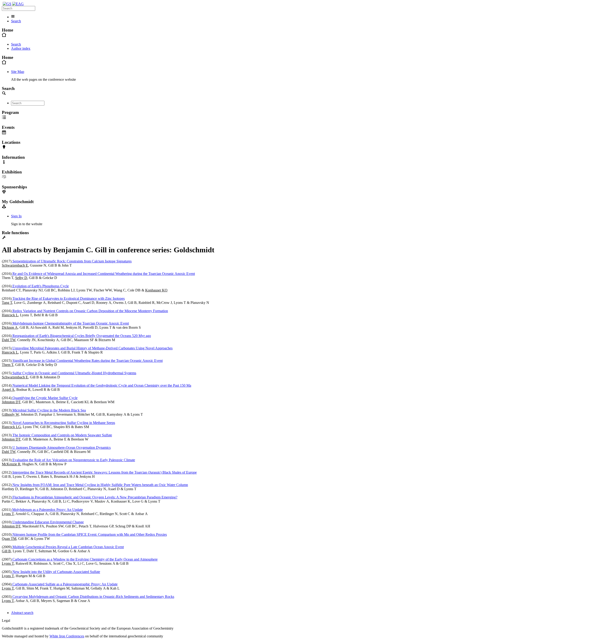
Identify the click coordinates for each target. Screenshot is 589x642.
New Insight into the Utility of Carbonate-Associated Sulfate (56, 572)
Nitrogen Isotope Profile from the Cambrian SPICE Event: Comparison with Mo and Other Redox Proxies (89, 534)
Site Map (17, 72)
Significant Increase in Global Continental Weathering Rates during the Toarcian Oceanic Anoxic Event (87, 361)
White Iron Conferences (66, 636)
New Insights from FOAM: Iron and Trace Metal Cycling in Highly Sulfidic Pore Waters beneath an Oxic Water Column (100, 485)
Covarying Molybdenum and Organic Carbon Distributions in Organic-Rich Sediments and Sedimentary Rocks (93, 597)
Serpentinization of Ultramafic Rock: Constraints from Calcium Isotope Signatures (72, 261)
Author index (20, 48)
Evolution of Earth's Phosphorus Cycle (40, 286)
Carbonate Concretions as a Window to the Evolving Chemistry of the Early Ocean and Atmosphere (85, 559)
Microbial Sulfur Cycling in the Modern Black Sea (49, 410)
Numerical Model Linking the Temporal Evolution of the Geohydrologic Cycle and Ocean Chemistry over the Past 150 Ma (101, 385)
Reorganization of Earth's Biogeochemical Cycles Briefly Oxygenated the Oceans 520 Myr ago (81, 336)
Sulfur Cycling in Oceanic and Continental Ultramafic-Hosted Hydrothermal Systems (74, 373)
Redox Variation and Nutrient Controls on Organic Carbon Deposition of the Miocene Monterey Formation (90, 311)
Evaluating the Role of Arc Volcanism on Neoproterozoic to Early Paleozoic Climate (73, 460)
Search (16, 21)
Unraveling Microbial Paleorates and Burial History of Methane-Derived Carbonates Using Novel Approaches (92, 348)
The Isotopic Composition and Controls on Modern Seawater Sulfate (62, 435)
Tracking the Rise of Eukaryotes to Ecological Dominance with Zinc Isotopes (68, 298)
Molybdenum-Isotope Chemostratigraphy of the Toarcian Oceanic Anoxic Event (70, 323)
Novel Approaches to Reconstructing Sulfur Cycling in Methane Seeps (63, 423)
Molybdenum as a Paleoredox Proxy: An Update (47, 510)
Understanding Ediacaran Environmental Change (48, 522)
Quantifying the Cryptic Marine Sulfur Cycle (45, 398)
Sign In (16, 216)
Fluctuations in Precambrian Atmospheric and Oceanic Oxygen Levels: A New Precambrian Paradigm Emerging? (94, 497)
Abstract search (22, 613)
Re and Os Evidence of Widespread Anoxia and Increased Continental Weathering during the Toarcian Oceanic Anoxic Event (103, 274)
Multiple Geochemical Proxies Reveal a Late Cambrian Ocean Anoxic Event (68, 547)
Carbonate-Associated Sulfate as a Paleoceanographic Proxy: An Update (65, 584)
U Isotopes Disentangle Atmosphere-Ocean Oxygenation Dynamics (61, 447)
